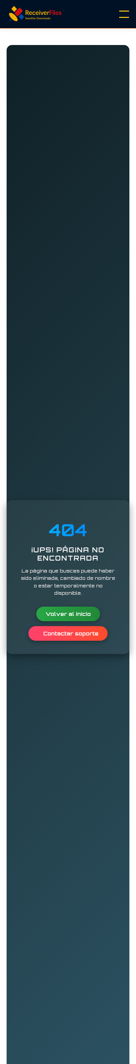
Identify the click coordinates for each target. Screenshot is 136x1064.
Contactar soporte (70, 633)
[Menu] (124, 14)
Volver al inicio (68, 614)
